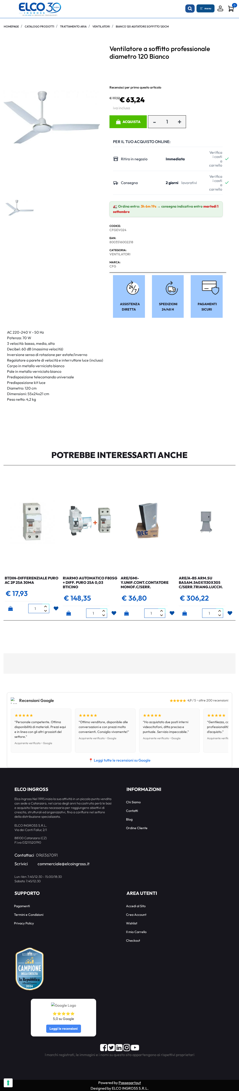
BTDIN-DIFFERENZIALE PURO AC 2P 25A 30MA (31, 580)
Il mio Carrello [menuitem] (136, 932)
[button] (52, 117)
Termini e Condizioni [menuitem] (28, 915)
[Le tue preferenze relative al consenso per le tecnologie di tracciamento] (8, 1082)
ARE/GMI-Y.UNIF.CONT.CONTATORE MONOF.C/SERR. (145, 582)
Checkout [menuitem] (133, 940)
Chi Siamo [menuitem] (133, 802)
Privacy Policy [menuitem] (24, 923)
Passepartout (130, 1082)
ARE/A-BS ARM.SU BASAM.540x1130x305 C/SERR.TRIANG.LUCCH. (201, 582)
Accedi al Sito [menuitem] (136, 906)
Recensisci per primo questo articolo (135, 87)
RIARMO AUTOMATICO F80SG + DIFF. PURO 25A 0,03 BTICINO (90, 582)
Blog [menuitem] (129, 819)
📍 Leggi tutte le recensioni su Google (119, 760)
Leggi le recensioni (63, 1028)
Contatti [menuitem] (132, 811)
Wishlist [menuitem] (131, 923)
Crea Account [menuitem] (136, 915)
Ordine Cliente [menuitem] (137, 828)
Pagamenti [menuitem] (22, 906)
